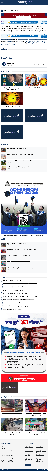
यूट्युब (23, 41)
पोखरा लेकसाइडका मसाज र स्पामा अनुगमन (12, 309)
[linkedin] (43, 64)
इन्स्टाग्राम (19, 41)
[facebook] (34, 64)
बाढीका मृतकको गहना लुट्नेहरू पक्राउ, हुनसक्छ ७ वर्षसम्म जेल (20, 268)
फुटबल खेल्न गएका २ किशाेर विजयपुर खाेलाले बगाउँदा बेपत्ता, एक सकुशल (18, 300)
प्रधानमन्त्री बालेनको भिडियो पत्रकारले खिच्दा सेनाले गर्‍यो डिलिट (20, 161)
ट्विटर (16, 41)
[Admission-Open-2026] (24, 208)
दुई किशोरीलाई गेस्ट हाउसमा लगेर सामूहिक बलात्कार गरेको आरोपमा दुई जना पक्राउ (20, 297)
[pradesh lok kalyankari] (24, 347)
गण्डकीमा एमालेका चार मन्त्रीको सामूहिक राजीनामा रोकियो (19, 167)
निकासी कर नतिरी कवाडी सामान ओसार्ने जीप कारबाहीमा (18, 262)
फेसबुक (13, 41)
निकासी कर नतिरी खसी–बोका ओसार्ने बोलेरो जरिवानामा (18, 256)
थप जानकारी (28, 465)
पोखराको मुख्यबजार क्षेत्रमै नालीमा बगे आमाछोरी (17, 148)
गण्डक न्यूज (10, 63)
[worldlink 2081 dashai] (24, 22)
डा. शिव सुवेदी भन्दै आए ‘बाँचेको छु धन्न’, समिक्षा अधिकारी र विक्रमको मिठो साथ (12, 88)
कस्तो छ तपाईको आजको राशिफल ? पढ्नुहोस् (36, 87)
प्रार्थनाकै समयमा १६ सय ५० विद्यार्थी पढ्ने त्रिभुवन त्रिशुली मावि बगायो (21, 155)
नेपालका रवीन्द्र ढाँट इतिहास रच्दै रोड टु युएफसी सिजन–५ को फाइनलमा (22, 249)
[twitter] (36, 64)
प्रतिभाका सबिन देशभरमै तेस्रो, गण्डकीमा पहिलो (13, 281)
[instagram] (38, 64)
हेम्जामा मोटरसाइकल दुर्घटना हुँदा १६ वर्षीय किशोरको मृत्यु (15, 293)
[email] (45, 64)
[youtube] (40, 64)
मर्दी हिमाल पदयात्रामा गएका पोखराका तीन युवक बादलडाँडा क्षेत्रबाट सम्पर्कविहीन (20, 284)
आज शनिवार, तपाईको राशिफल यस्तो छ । (12, 106)
